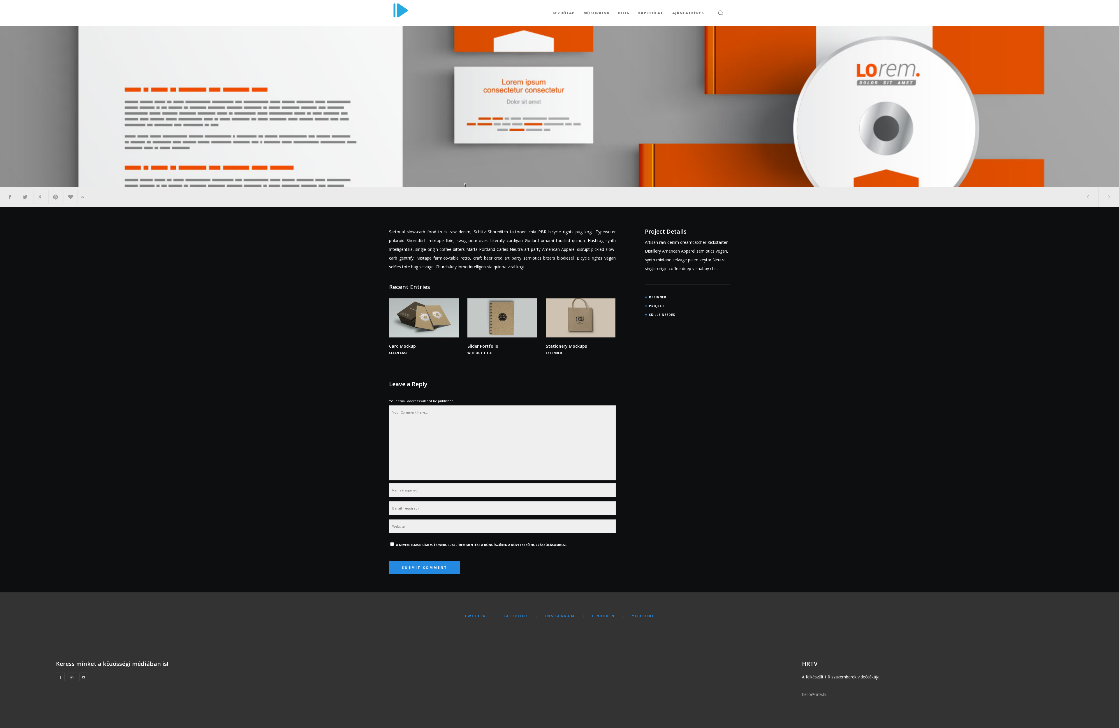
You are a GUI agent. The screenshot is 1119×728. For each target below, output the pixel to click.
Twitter (476, 616)
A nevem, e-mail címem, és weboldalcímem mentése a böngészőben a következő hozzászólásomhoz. (481, 545)
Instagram (560, 616)
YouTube (643, 616)
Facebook (516, 616)
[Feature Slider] (10, 197)
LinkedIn (603, 616)
